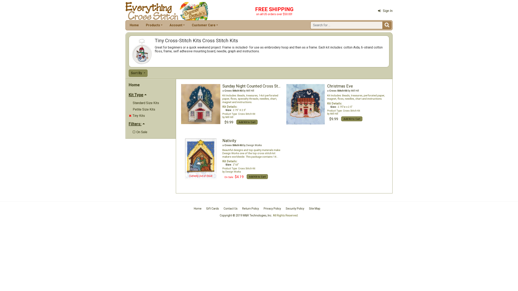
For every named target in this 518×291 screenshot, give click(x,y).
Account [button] (176, 25)
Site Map (314, 208)
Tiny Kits (137, 116)
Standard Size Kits (146, 103)
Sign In (388, 11)
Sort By (137, 73)
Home (134, 25)
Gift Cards (212, 208)
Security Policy (295, 208)
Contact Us (231, 208)
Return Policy (250, 208)
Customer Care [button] (203, 25)
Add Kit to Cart (247, 122)
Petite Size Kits (144, 109)
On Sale (140, 132)
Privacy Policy (272, 208)
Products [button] (153, 25)
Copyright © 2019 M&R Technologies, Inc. (246, 215)
